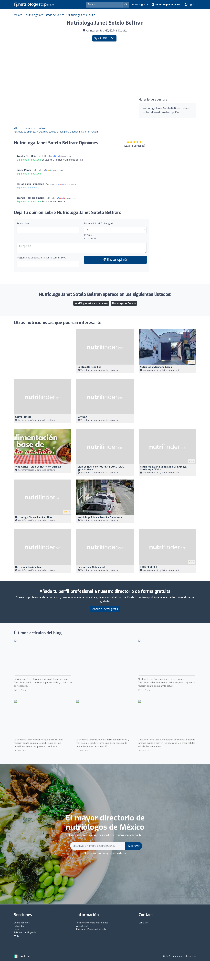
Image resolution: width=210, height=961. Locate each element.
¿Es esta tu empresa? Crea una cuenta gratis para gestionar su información (56, 131)
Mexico (18, 15)
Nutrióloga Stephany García (156, 367)
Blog (16, 935)
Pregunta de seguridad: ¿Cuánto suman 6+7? (41, 257)
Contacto (143, 922)
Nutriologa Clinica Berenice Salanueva (100, 517)
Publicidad (19, 926)
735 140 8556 (105, 38)
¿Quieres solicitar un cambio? (30, 128)
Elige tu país (24, 956)
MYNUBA (82, 417)
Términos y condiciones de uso (92, 922)
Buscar (135, 846)
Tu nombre (23, 223)
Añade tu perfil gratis (167, 4)
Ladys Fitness (23, 417)
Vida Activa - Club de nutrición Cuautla (38, 466)
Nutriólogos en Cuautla (81, 15)
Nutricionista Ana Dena (28, 567)
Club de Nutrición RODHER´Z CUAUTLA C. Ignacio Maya (101, 468)
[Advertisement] (151, 70)
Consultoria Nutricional (91, 567)
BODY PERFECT (148, 567)
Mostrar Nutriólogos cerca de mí (106, 853)
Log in (190, 4)
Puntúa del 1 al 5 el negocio (99, 223)
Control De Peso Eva (89, 367)
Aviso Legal (82, 926)
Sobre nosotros (22, 922)
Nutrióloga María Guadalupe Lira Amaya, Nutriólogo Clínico (163, 468)
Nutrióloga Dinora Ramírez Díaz (33, 517)
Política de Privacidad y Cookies (92, 929)
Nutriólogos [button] (139, 4)
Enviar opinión (117, 259)
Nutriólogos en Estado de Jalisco (45, 15)
